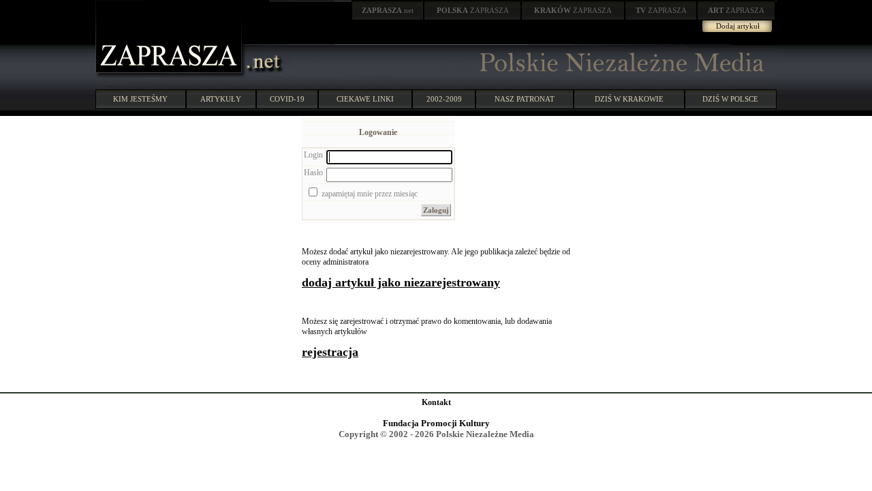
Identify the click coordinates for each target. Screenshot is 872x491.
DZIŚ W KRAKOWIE (629, 99)
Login (313, 155)
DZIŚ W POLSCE (730, 99)
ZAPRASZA (473, 10)
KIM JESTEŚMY (140, 99)
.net (388, 10)
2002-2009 (444, 99)
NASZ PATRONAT (525, 99)
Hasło (313, 172)
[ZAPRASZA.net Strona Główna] (170, 75)
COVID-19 (287, 99)
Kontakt (436, 402)
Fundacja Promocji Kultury (436, 423)
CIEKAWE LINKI (365, 99)
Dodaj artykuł (738, 26)
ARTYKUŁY (220, 99)
